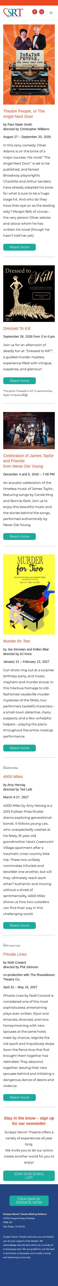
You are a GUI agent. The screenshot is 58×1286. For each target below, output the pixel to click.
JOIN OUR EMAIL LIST (29, 1176)
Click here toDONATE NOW (29, 1200)
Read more (19, 247)
